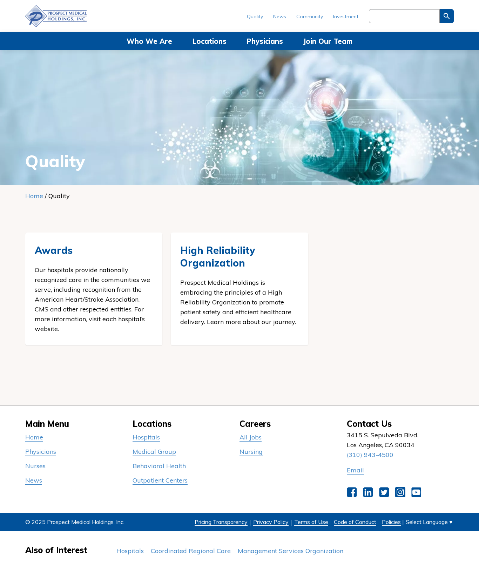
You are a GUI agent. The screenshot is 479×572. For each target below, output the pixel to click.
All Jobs (251, 437)
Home (34, 196)
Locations (210, 41)
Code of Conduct (355, 521)
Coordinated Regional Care (191, 551)
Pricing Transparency (221, 521)
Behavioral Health (159, 466)
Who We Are (149, 41)
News (279, 16)
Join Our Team (327, 41)
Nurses (35, 466)
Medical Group (154, 451)
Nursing (251, 451)
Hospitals (146, 437)
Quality (255, 16)
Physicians (265, 41)
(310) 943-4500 (370, 455)
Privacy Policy (271, 521)
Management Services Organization (290, 551)
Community (309, 16)
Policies (391, 521)
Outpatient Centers (160, 480)
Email (355, 470)
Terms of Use (311, 521)
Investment (345, 16)
